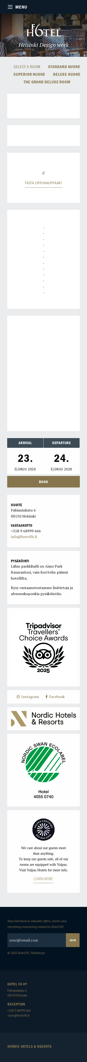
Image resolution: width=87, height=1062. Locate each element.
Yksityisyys (38, 953)
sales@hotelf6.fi (18, 1015)
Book (43, 481)
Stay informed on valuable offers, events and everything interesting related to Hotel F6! (36, 924)
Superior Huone (29, 74)
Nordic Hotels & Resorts (29, 1046)
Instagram (29, 696)
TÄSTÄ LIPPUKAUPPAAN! (43, 183)
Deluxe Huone (67, 74)
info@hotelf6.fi (24, 536)
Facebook (56, 696)
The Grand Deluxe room (47, 82)
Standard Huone (64, 66)
